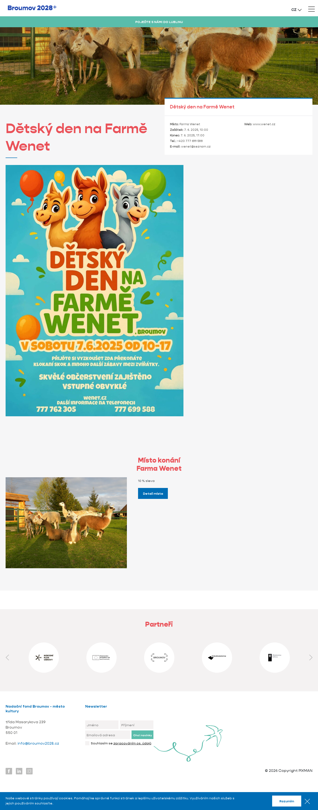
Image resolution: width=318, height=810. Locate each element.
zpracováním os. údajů (132, 743)
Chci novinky (142, 735)
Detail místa (153, 493)
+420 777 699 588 (190, 141)
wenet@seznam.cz (196, 146)
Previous (7, 657)
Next (310, 657)
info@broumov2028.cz (38, 743)
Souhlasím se (121, 743)
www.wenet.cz (264, 124)
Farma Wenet (189, 124)
